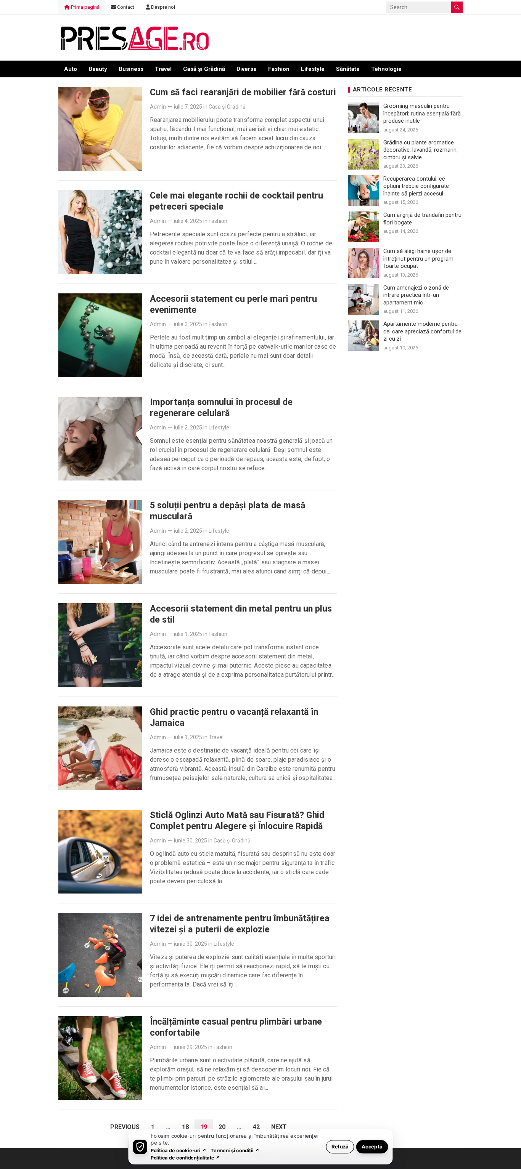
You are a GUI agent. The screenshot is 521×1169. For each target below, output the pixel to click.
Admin (158, 107)
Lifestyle (313, 69)
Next (279, 1127)
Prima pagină (85, 7)
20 (222, 1127)
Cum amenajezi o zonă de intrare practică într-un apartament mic (416, 295)
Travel (163, 69)
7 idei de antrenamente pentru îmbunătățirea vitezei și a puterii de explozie (240, 924)
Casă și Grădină (204, 69)
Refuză (340, 1146)
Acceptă (372, 1146)
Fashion (278, 69)
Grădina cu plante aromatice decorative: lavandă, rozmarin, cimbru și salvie (420, 150)
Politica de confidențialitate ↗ (185, 1157)
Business (131, 69)
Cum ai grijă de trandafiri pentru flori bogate (422, 218)
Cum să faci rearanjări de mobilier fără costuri (243, 92)
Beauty (97, 69)
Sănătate (348, 69)
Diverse (246, 69)
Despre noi (162, 7)
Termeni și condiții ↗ (235, 1150)
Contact (125, 7)
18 (185, 1127)
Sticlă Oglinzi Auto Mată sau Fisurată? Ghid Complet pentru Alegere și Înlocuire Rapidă (237, 820)
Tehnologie (386, 69)
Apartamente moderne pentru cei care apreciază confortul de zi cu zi (422, 331)
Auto (70, 69)
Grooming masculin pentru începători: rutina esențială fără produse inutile (422, 113)
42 (256, 1127)
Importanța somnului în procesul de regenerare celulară (221, 407)
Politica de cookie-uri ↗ (178, 1150)
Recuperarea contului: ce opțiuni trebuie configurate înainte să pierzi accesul (416, 186)
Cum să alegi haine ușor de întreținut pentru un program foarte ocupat (418, 258)
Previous (125, 1127)
